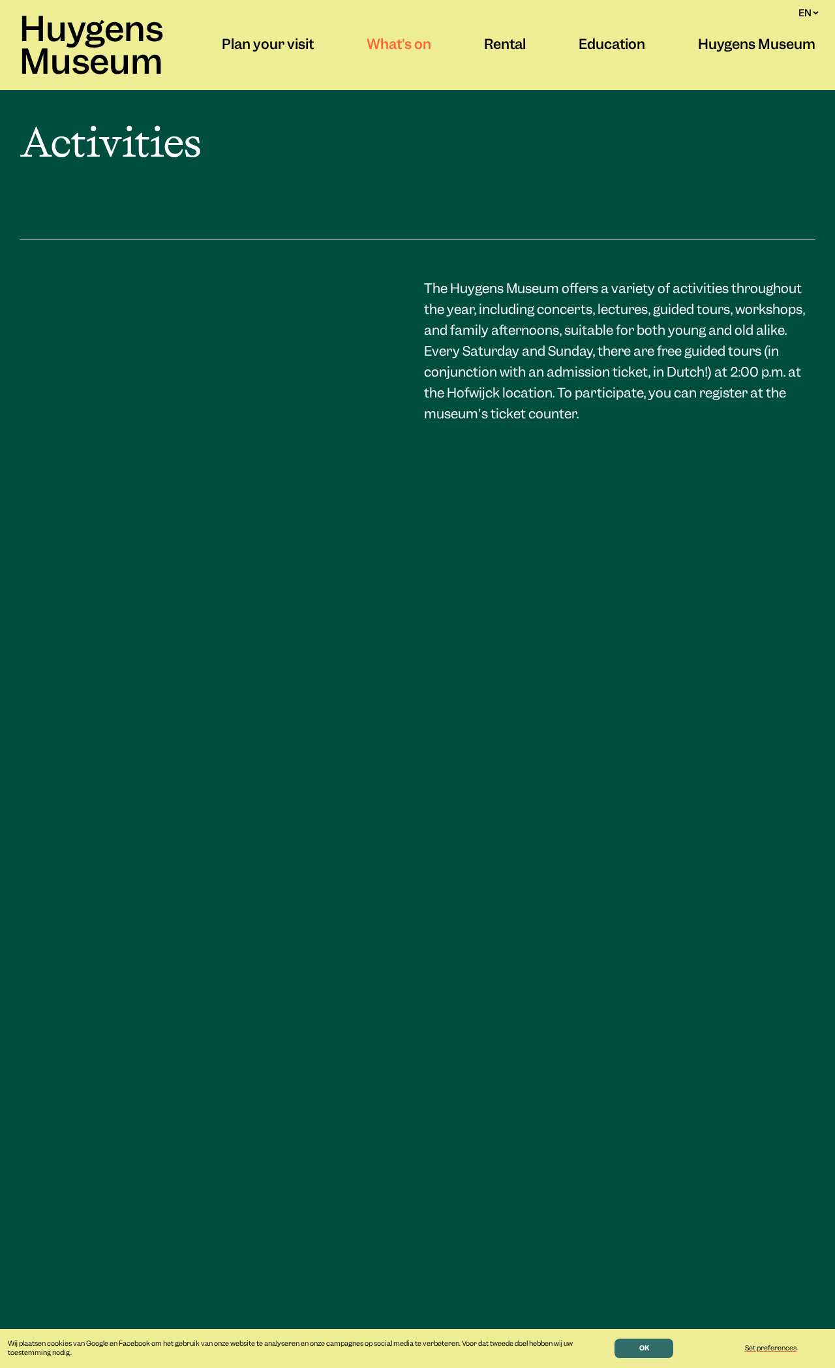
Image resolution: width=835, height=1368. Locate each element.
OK (644, 1348)
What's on (399, 45)
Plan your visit (268, 45)
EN (805, 13)
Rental (505, 45)
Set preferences (771, 1348)
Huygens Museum (92, 48)
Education (612, 45)
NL (805, 26)
